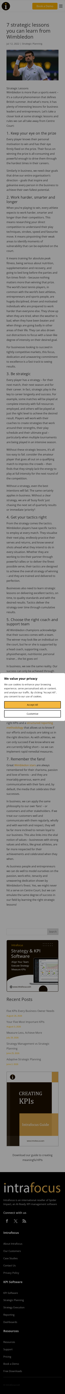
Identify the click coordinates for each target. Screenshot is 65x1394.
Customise (32, 713)
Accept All (32, 704)
